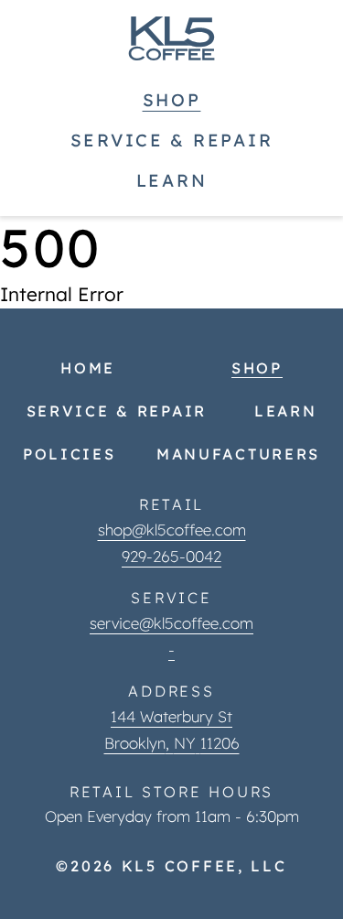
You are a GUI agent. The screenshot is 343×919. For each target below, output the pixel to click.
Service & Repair (171, 140)
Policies (69, 454)
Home (87, 368)
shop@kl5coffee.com (172, 529)
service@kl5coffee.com (171, 622)
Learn (172, 180)
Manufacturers (238, 454)
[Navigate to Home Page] (172, 38)
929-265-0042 (171, 556)
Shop (172, 100)
